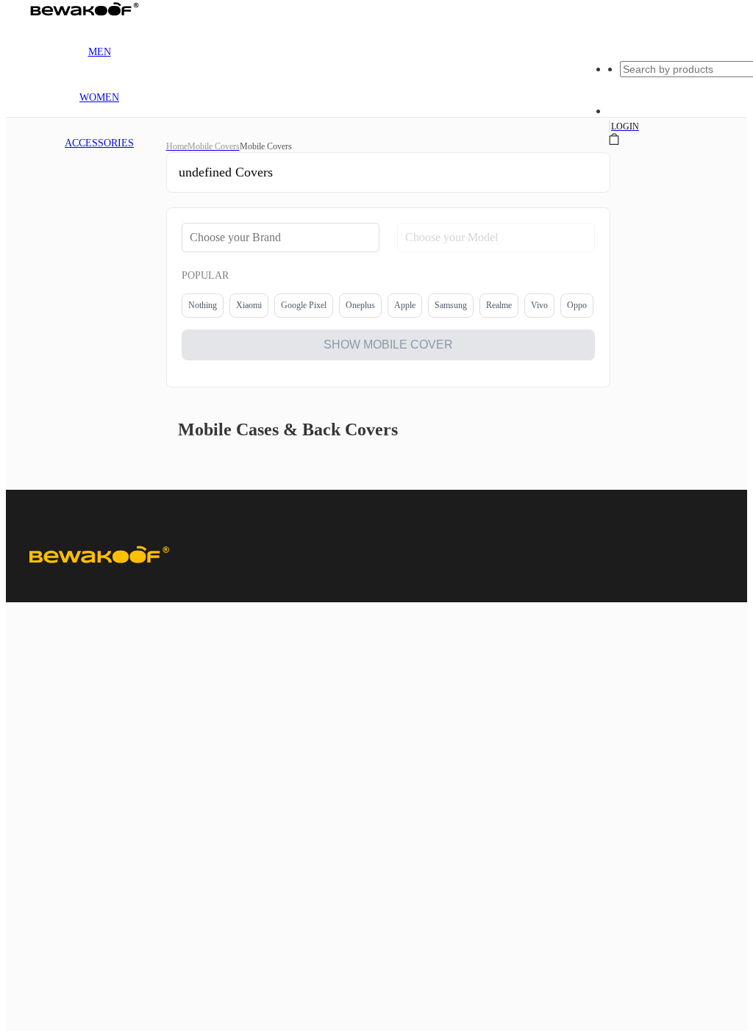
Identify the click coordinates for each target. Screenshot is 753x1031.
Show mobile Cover (388, 344)
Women (99, 97)
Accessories (99, 143)
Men (99, 51)
